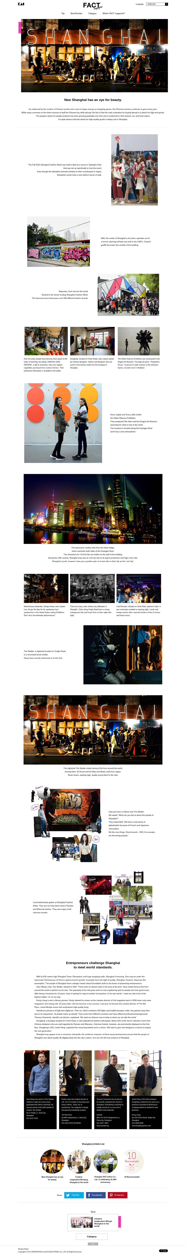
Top (63, 13)
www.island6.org (103, 1126)
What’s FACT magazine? (114, 13)
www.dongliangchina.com (141, 1126)
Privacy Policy (23, 1249)
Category (92, 1236)
